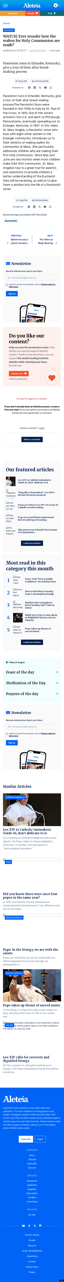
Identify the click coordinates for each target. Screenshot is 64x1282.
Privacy (32, 1272)
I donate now (17, 373)
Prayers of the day (22, 694)
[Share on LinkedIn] (34, 87)
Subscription (32, 1193)
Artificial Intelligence (15, 797)
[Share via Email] (45, 87)
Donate (30, 13)
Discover (32, 1167)
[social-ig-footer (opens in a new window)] (40, 1225)
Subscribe (12, 13)
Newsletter (32, 1181)
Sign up (11, 293)
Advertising (32, 1201)
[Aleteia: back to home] (32, 5)
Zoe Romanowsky (37, 50)
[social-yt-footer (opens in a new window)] (23, 1225)
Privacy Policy (32, 1267)
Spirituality (32, 1163)
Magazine (32, 1189)
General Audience (14, 917)
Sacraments (11, 220)
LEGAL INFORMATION (32, 1251)
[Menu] (11, 5)
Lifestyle (32, 1159)
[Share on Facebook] (29, 87)
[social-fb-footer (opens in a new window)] (29, 1225)
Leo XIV (9, 1025)
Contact (32, 1261)
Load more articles (32, 543)
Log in (41, 428)
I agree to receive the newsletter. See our (32, 285)
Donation (32, 1197)
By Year (32, 1214)
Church (6, 23)
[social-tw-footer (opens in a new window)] (34, 1225)
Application (32, 1185)
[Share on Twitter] (40, 87)
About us (32, 1245)
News (32, 1155)
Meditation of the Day (26, 683)
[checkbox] (7, 285)
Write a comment (32, 439)
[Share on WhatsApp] (51, 87)
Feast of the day (20, 672)
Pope (8, 862)
